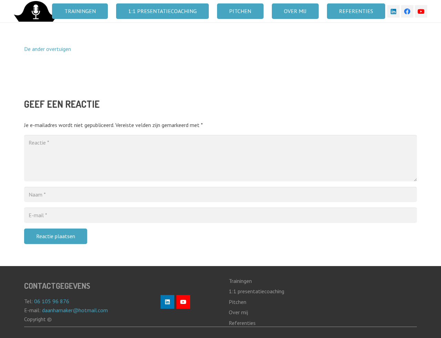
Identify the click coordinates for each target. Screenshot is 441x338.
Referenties (242, 322)
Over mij (238, 312)
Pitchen (237, 301)
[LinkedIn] (393, 11)
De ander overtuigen (47, 48)
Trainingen (240, 280)
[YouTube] (421, 11)
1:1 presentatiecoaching (256, 291)
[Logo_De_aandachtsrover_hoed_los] (36, 11)
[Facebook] (407, 11)
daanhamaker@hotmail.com (75, 310)
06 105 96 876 (51, 301)
